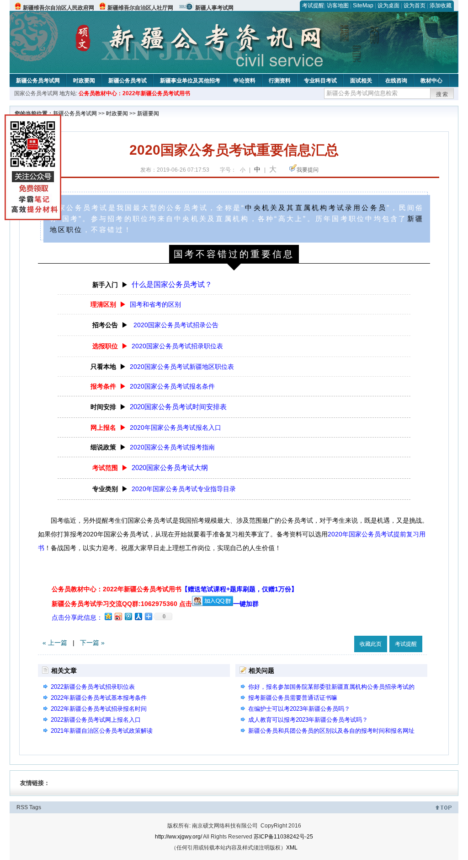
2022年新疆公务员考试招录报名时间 (99, 708)
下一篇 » (92, 642)
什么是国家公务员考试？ (172, 284)
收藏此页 (371, 644)
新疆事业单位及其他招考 (190, 80)
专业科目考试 (320, 80)
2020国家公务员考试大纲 (170, 467)
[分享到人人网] (138, 616)
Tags (35, 807)
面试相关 (361, 80)
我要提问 (308, 170)
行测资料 (280, 80)
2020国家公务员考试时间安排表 (178, 407)
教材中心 (431, 80)
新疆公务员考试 (127, 80)
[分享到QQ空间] (108, 616)
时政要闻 (84, 80)
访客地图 (338, 5)
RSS (22, 807)
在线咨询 (396, 80)
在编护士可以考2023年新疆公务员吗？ (299, 708)
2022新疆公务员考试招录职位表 (93, 686)
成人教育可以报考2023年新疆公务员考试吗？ (308, 719)
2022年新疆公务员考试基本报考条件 (99, 697)
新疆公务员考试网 (38, 80)
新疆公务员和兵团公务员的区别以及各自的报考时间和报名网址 (331, 730)
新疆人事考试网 (214, 8)
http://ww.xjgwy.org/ (178, 836)
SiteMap (363, 5)
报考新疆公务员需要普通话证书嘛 (292, 697)
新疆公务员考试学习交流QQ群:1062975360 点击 (122, 603)
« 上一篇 (55, 642)
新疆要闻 (148, 113)
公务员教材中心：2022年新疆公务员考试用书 (134, 93)
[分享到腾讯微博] (128, 616)
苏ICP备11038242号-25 (283, 836)
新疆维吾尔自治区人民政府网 (58, 8)
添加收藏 (441, 5)
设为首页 (414, 5)
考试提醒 (313, 5)
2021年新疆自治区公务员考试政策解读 (102, 730)
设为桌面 (388, 5)
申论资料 (244, 80)
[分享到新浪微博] (118, 616)
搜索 (442, 94)
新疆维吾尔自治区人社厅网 (140, 8)
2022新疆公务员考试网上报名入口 (96, 719)
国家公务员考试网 (36, 93)
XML (292, 847)
